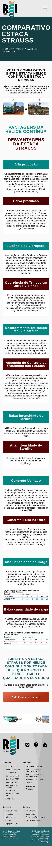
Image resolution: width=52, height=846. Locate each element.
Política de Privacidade (44, 837)
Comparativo (31, 786)
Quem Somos (11, 811)
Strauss (29, 783)
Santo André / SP (12, 769)
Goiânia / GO (11, 766)
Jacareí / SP (10, 773)
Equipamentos (11, 823)
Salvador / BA (11, 782)
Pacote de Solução (34, 766)
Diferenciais (10, 817)
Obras (8, 820)
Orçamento (30, 814)
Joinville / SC (10, 790)
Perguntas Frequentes (35, 817)
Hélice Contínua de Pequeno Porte (34, 775)
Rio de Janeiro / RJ (12, 794)
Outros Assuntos (33, 820)
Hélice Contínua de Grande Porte (34, 770)
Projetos (29, 789)
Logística (9, 814)
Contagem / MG (12, 776)
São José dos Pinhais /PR (11, 786)
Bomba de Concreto (34, 779)
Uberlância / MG (12, 779)
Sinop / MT (10, 799)
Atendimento (31, 811)
